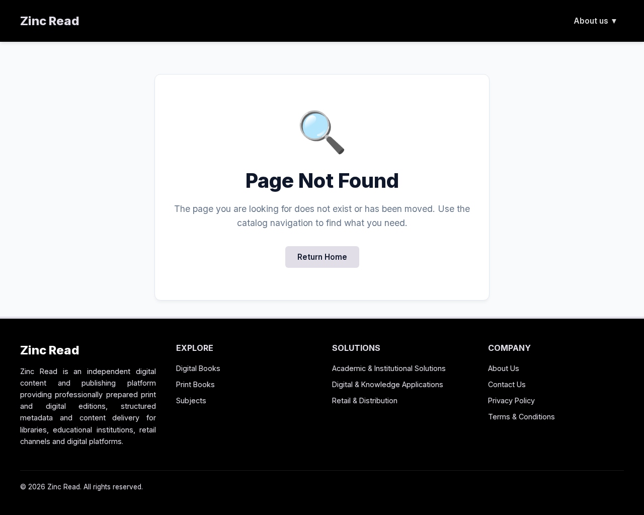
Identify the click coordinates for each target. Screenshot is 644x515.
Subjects (191, 400)
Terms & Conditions (521, 416)
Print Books (195, 384)
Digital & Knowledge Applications (387, 384)
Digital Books (198, 368)
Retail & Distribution (364, 400)
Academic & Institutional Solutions (389, 368)
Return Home (322, 257)
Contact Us (507, 384)
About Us (503, 368)
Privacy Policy (511, 400)
